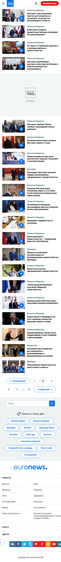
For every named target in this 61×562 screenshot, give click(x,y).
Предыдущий (19, 381)
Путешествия (8, 501)
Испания (31, 361)
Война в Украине (41, 421)
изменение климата (30, 441)
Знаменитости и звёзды (20, 448)
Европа (5, 484)
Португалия (47, 448)
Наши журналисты (11, 513)
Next (4, 495)
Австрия (31, 169)
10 (29, 389)
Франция (31, 249)
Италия (27, 427)
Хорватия (32, 345)
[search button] (52, 403)
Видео (5, 507)
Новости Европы (35, 10)
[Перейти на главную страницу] (10, 3)
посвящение (30, 454)
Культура (30, 434)
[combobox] (30, 403)
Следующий (44, 389)
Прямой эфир (49, 3)
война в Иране (18, 421)
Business (6, 490)
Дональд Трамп (46, 427)
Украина (47, 434)
